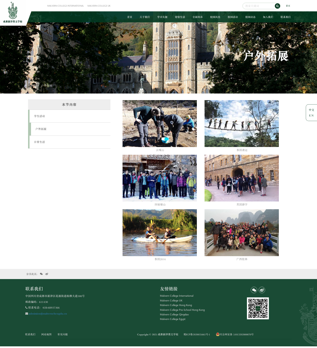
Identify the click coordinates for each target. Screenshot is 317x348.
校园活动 (233, 17)
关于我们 (145, 17)
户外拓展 (40, 129)
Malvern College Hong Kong (176, 305)
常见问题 (62, 334)
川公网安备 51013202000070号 (237, 334)
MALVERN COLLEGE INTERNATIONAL (65, 6)
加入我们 (268, 17)
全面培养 (197, 17)
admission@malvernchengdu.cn (47, 313)
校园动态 (250, 17)
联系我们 (285, 17)
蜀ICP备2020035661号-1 (196, 334)
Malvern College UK (171, 301)
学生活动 (39, 116)
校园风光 (215, 17)
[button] (277, 6)
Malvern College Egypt (172, 319)
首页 (288, 5)
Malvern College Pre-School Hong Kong (182, 310)
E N (311, 115)
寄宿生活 (180, 17)
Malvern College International (176, 296)
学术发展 (162, 17)
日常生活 (39, 142)
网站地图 (46, 334)
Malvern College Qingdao (174, 315)
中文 (311, 110)
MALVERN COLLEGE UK (99, 6)
